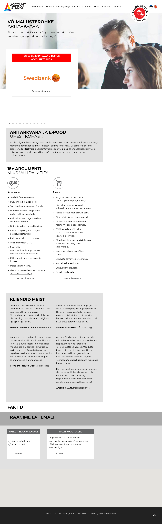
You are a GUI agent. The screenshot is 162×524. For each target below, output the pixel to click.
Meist (97, 6)
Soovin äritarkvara (21, 441)
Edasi (59, 453)
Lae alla (76, 6)
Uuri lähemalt (26, 278)
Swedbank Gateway (41, 91)
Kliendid (86, 6)
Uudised (117, 6)
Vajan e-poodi (18, 444)
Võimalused (37, 6)
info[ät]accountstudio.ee (103, 513)
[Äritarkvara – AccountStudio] (15, 7)
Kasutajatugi (63, 6)
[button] (9, 124)
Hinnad (50, 6)
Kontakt (106, 6)
